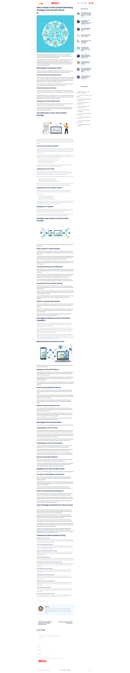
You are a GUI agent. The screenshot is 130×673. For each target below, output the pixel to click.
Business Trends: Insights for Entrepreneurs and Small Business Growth (45, 623)
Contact (65, 3)
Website (39, 654)
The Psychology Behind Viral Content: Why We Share (85, 29)
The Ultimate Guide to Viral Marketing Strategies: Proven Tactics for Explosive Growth (86, 22)
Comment (40, 637)
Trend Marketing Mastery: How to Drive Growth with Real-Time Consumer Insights (86, 70)
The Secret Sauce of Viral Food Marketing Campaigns (86, 41)
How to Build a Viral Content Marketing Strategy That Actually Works (85, 49)
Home (49, 3)
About (61, 3)
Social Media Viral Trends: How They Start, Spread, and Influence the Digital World (86, 14)
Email (39, 650)
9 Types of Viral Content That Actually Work (86, 35)
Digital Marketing (55, 3)
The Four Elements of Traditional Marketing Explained (85, 62)
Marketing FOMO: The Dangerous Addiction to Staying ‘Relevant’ (86, 56)
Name (39, 646)
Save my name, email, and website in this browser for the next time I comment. (52, 658)
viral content (43, 528)
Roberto (47, 607)
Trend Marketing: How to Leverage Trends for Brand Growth (86, 77)
